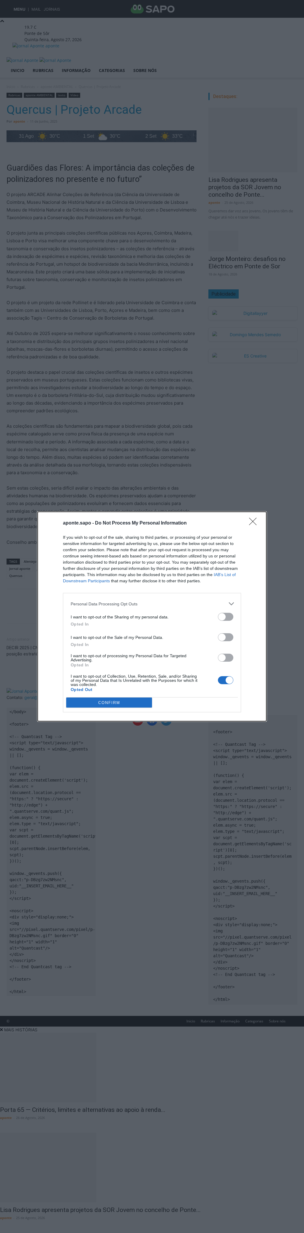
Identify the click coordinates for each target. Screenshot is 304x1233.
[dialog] (152, 616)
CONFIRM (109, 702)
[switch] (225, 617)
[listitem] (152, 604)
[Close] (254, 523)
